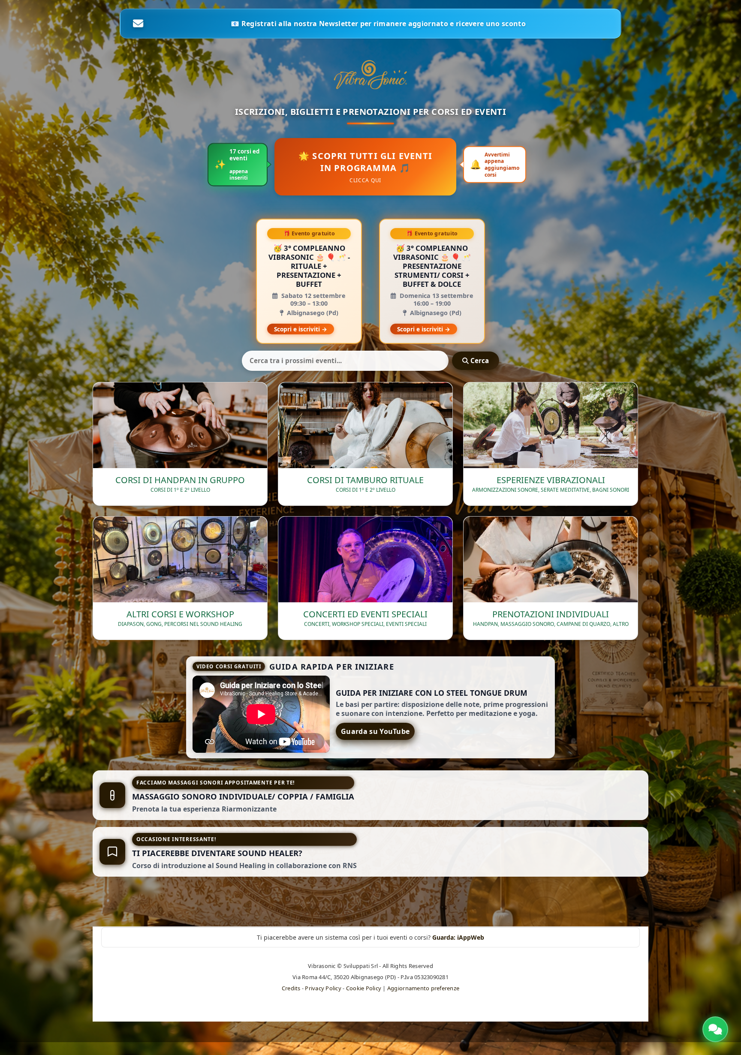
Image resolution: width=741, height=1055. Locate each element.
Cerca (479, 360)
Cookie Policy (363, 988)
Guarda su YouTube (375, 731)
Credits (291, 988)
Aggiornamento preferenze (423, 988)
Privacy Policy (323, 988)
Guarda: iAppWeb (458, 937)
